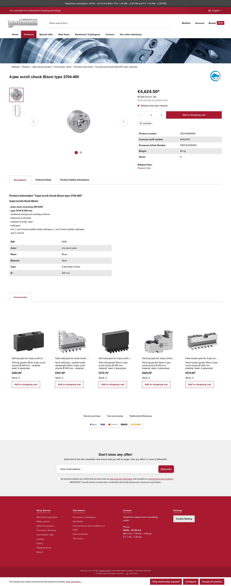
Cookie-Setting (184, 518)
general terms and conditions (160, 479)
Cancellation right (45, 534)
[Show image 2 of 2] (81, 152)
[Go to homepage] (22, 23)
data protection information (121, 479)
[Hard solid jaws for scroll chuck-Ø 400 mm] (72, 340)
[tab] (20, 180)
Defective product (45, 526)
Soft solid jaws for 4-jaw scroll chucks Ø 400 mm (115, 358)
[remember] (42, 330)
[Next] (123, 121)
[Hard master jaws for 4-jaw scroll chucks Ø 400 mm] (202, 340)
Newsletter (78, 521)
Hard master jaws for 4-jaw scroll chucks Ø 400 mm (202, 358)
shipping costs (104, 571)
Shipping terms (43, 547)
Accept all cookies (212, 581)
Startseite (16, 67)
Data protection (80, 534)
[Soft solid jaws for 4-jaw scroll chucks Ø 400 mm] (115, 340)
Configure (190, 581)
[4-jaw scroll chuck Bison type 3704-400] (78, 122)
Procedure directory (46, 530)
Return (39, 552)
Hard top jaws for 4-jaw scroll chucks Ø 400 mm (159, 358)
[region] (70, 121)
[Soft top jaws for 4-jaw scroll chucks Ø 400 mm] (28, 340)
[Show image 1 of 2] (76, 152)
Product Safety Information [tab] (74, 180)
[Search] (166, 23)
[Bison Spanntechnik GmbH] (215, 76)
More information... (74, 582)
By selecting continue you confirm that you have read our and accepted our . (117, 479)
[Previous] (33, 121)
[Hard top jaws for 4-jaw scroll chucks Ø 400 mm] (159, 340)
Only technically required (165, 581)
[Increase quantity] (161, 115)
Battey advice (43, 521)
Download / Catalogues (84, 517)
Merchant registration (47, 517)
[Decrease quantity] (141, 115)
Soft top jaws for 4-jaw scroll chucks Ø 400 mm (28, 358)
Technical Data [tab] (43, 180)
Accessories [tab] (20, 297)
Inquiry (39, 543)
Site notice (78, 538)
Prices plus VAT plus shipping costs (153, 100)
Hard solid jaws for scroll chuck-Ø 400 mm (72, 358)
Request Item (144, 168)
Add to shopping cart (193, 115)
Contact (40, 539)
